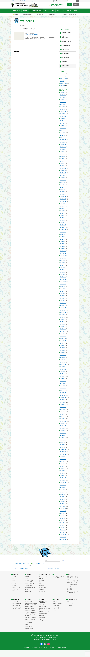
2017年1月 (63, 362)
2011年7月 (63, 518)
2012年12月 (63, 478)
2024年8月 (63, 149)
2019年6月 (63, 293)
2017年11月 (63, 338)
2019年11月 (63, 281)
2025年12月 (63, 111)
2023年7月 (63, 180)
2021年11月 (63, 227)
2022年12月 (63, 196)
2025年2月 (63, 135)
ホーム (15, 25)
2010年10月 (63, 539)
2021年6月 (63, 239)
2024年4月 (63, 158)
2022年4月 (63, 215)
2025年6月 (63, 125)
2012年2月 (63, 501)
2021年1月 (63, 251)
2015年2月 (63, 416)
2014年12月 (63, 421)
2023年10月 (63, 173)
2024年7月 (63, 151)
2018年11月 (63, 310)
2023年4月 (63, 187)
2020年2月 (63, 274)
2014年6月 (63, 435)
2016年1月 (63, 390)
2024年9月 (63, 147)
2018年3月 (63, 329)
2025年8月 (63, 121)
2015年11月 (63, 395)
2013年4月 (63, 468)
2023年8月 (63, 177)
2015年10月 (63, 397)
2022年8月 (63, 206)
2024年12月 (63, 139)
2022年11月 (63, 199)
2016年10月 (63, 369)
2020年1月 (63, 277)
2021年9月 (63, 232)
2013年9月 (63, 456)
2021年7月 (63, 236)
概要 (55, 0)
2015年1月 (63, 418)
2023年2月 (63, 191)
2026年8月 (63, 92)
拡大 (22, 0)
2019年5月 (63, 295)
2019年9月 (63, 286)
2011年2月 (63, 530)
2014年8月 (63, 430)
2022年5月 (63, 213)
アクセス (69, 4)
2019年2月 (63, 303)
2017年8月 (63, 345)
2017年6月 (63, 350)
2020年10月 (63, 258)
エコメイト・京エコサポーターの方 (68, 14)
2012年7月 (63, 489)
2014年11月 (63, 423)
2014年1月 (63, 447)
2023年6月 (63, 182)
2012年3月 (63, 499)
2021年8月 (63, 234)
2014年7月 (63, 433)
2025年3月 (63, 132)
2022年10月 (63, 201)
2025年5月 (63, 128)
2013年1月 (63, 475)
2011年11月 (63, 508)
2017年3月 (63, 357)
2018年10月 (63, 312)
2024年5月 (63, 156)
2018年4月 (63, 326)
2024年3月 (63, 161)
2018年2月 (63, 331)
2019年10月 (63, 284)
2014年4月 (63, 440)
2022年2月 (63, 220)
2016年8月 (63, 374)
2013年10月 (63, 454)
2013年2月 (63, 473)
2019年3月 (63, 300)
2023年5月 (63, 184)
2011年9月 (63, 513)
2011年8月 (63, 515)
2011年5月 (63, 522)
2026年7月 (63, 95)
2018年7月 (63, 319)
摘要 (65, 0)
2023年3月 (63, 189)
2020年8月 (63, 262)
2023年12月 (63, 168)
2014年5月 (63, 437)
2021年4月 (63, 243)
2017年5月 (63, 352)
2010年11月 (63, 537)
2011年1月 (63, 532)
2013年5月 (63, 466)
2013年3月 (63, 470)
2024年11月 (63, 142)
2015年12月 (63, 392)
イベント (62, 74)
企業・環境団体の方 (52, 14)
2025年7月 (63, 123)
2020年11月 (63, 255)
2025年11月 (63, 113)
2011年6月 (63, 520)
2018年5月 (63, 324)
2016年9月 (63, 371)
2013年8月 (63, 459)
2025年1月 (63, 137)
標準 (25, 0)
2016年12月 (63, 364)
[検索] (71, 1)
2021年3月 (63, 246)
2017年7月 (63, 347)
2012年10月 (63, 482)
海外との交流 (63, 83)
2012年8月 (63, 487)
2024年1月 (63, 166)
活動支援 (62, 85)
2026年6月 (63, 97)
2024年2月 (63, 163)
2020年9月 (63, 260)
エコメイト (63, 76)
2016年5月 (63, 381)
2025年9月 (63, 118)
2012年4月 (63, 496)
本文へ (13, 0)
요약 (62, 0)
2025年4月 (63, 130)
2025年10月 (63, 116)
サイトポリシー (40, 647)
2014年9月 (63, 428)
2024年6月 (63, 154)
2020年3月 (63, 272)
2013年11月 (63, 451)
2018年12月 (63, 307)
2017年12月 (63, 336)
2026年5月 (63, 99)
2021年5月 (63, 241)
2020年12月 (63, 253)
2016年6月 (63, 378)
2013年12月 (63, 449)
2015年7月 (63, 404)
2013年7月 (63, 461)
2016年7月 (63, 376)
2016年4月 (63, 383)
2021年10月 (63, 229)
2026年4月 (63, 102)
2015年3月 (63, 414)
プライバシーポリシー (50, 647)
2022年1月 (63, 222)
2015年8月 (63, 402)
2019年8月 (63, 288)
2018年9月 (63, 314)
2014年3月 (63, 442)
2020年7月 (63, 265)
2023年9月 (63, 175)
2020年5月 (63, 267)
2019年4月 (63, 298)
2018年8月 (63, 317)
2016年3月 (63, 385)
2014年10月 (63, 426)
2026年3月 (63, 104)
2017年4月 (63, 355)
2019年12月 (63, 279)
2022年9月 (63, 203)
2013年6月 (63, 463)
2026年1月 (63, 109)
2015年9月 (63, 399)
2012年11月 (63, 480)
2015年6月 (63, 407)
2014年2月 (63, 444)
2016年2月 (63, 388)
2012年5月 (63, 494)
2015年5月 (63, 409)
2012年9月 (63, 485)
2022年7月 (63, 208)
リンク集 (33, 647)
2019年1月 (63, 305)
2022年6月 (63, 210)
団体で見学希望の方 (27, 14)
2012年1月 (63, 504)
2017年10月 (63, 340)
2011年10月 (63, 511)
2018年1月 (63, 333)
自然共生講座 (63, 78)
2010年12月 (63, 534)
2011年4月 (63, 525)
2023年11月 (63, 170)
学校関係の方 (40, 14)
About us (59, 0)
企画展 (62, 81)
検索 (77, 0)
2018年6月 (63, 322)
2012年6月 (63, 492)
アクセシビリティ (62, 647)
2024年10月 (63, 144)
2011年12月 (63, 506)
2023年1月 (63, 194)
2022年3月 (63, 218)
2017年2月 (63, 359)
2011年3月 (63, 527)
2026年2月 (63, 106)
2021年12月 (63, 225)
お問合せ (76, 4)
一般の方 (16, 14)
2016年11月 (63, 366)
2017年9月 (63, 343)
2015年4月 (63, 411)
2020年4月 (63, 270)
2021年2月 (63, 248)
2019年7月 (63, 291)
